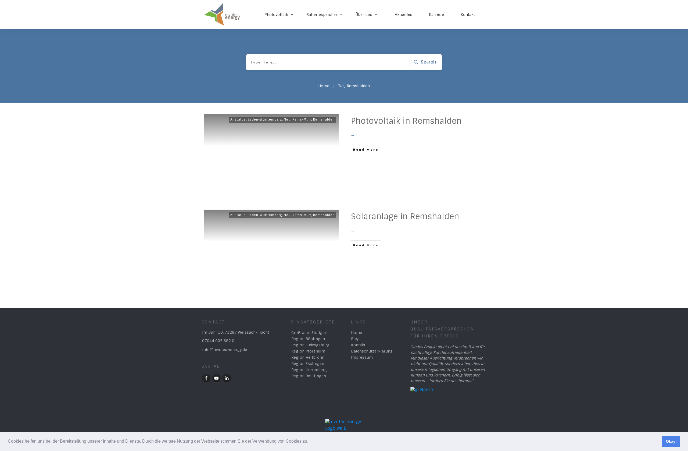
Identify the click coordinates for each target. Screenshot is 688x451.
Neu (287, 119)
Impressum (362, 357)
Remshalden (324, 119)
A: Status (238, 119)
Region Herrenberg (309, 369)
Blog (355, 338)
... (352, 134)
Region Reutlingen (308, 376)
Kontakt (358, 345)
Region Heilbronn (307, 357)
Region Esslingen (307, 363)
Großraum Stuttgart (309, 332)
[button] (310, 442)
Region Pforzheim (308, 351)
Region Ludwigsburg (310, 345)
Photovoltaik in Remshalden (406, 121)
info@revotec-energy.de (224, 349)
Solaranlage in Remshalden (405, 216)
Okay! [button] (671, 441)
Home (356, 332)
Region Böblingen (308, 338)
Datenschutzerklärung (372, 351)
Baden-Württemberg (265, 119)
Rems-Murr (301, 119)
